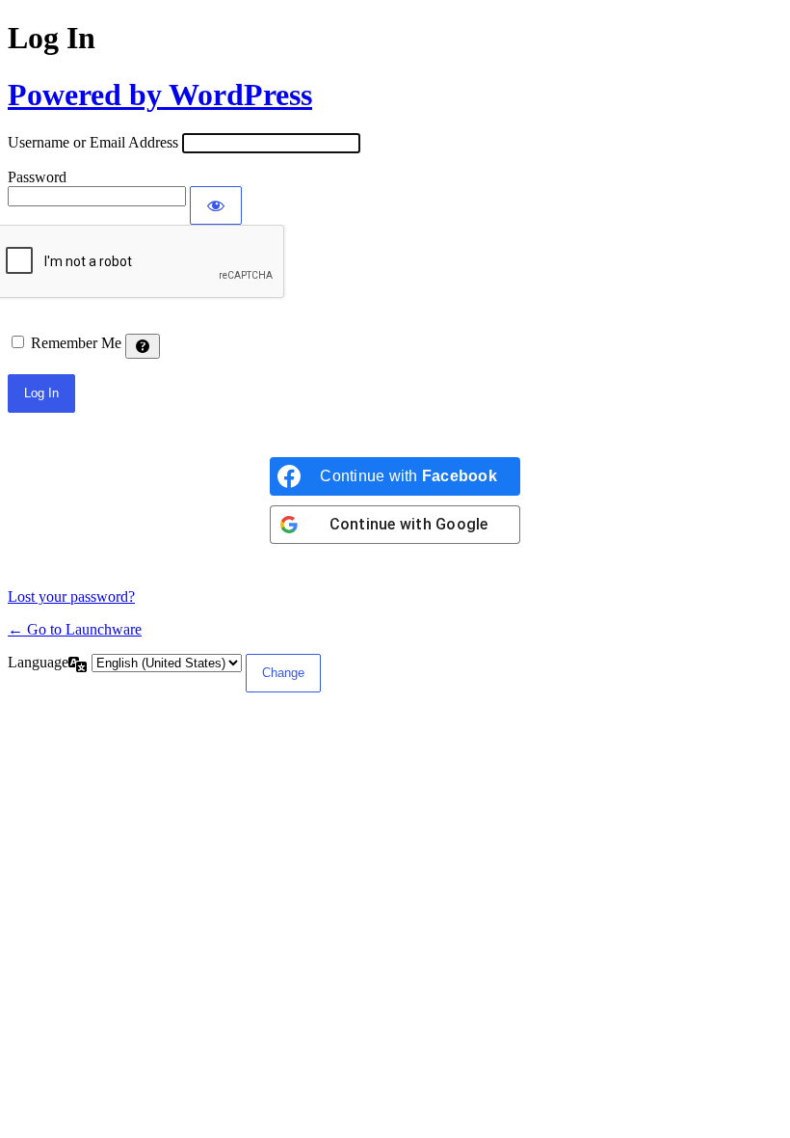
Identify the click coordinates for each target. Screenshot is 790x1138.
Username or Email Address (93, 142)
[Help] (142, 346)
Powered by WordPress (160, 94)
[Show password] (216, 205)
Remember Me (76, 343)
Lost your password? (71, 596)
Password (37, 177)
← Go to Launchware (75, 629)
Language (38, 662)
